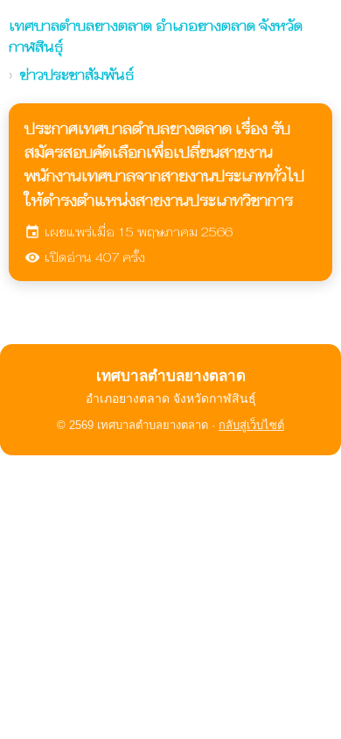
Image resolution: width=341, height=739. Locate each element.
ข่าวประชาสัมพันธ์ (77, 75)
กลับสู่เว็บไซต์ (251, 425)
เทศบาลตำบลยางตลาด (156, 36)
